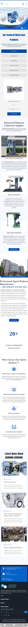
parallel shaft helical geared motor (14, 101)
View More (13, 104)
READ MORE (14, 113)
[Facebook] (2, 615)
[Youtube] (6, 615)
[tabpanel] (14, 93)
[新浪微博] (4, 615)
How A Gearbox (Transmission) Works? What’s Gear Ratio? (13, 515)
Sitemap (17, 621)
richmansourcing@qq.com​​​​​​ (11, 574)
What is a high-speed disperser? (13, 547)
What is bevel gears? (10, 482)
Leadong (13, 621)
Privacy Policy (23, 621)
